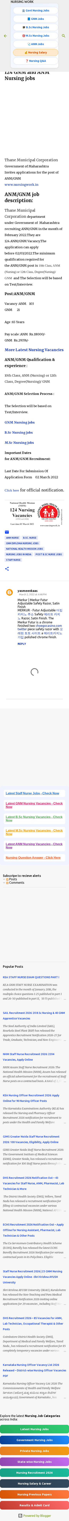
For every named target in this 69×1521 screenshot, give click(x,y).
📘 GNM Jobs (35, 18)
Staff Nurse (13, 560)
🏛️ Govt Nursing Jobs (35, 10)
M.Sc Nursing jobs (19, 443)
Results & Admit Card (34, 1505)
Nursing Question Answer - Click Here (33, 857)
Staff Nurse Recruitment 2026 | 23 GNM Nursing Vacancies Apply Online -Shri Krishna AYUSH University (32, 1277)
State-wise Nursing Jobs (34, 1461)
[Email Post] (7, 533)
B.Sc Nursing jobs (19, 432)
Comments (16, 882)
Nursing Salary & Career (34, 1483)
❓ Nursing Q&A (35, 60)
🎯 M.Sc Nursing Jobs (35, 35)
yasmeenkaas (28, 590)
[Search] (63, 35)
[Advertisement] (34, 119)
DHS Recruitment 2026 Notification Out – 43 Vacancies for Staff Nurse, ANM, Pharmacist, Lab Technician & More (33, 1183)
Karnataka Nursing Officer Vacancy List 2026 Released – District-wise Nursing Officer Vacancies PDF (34, 1370)
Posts (12, 879)
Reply (22, 643)
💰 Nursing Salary (35, 52)
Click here (12, 490)
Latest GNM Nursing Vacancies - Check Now (34, 805)
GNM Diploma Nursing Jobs (22, 543)
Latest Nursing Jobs (34, 1429)
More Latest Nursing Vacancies (34, 350)
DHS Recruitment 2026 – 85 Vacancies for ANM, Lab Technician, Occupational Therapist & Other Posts (33, 1324)
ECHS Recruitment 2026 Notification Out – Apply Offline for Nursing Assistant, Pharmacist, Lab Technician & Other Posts (33, 1230)
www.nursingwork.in (21, 184)
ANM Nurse (12, 538)
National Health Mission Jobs (24, 549)
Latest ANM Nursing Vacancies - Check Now (34, 845)
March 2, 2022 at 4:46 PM (33, 594)
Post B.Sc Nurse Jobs (49, 554)
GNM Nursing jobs (20, 422)
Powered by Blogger (37, 1515)
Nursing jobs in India (18, 554)
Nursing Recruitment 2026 (34, 1472)
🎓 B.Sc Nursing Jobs (35, 27)
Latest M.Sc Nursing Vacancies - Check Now (34, 832)
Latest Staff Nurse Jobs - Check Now (32, 793)
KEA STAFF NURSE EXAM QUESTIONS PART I (31, 977)
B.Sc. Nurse (29, 538)
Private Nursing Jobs (34, 1450)
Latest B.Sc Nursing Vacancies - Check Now (34, 818)
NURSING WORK (22, 1)
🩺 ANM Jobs (35, 44)
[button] (7, 569)
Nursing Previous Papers (34, 1494)
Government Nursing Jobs (34, 1440)
